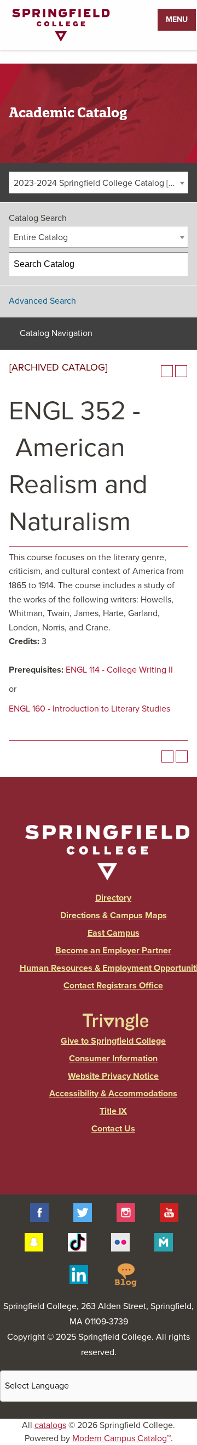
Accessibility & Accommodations (113, 1093)
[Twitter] (82, 1211)
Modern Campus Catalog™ (121, 1438)
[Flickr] (120, 1241)
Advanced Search (42, 300)
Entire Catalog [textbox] (41, 237)
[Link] (61, 38)
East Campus (114, 933)
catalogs (50, 1425)
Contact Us (113, 1128)
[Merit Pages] (163, 1241)
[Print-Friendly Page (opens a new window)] (167, 371)
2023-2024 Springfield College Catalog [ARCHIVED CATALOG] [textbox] (101, 183)
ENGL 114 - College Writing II (119, 669)
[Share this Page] (153, 371)
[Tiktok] (77, 1241)
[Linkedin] (78, 1274)
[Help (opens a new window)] (181, 371)
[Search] (176, 264)
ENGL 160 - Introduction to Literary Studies (89, 708)
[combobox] (98, 183)
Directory (113, 897)
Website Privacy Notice (113, 1076)
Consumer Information (113, 1058)
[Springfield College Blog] (125, 1274)
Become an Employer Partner (113, 950)
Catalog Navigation (56, 333)
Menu (177, 19)
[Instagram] (126, 1211)
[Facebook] (39, 1211)
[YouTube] (169, 1211)
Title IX (113, 1111)
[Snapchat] (34, 1241)
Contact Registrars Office (113, 985)
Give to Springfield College (113, 1041)
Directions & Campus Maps (113, 915)
